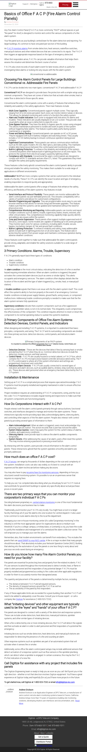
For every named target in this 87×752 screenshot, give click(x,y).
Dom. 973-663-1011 (38, 725)
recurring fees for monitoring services (42, 472)
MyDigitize (33, 4)
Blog (42, 733)
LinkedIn (49, 733)
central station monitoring (44, 502)
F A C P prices (10, 462)
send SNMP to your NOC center (31, 540)
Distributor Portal (43, 742)
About (36, 733)
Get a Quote (43, 737)
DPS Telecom (44, 718)
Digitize (19, 599)
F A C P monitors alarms (17, 48)
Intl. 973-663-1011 (56, 725)
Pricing (65, 5)
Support (25, 4)
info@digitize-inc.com (65, 682)
